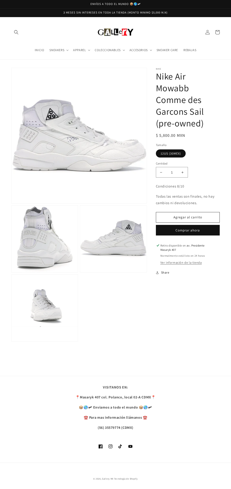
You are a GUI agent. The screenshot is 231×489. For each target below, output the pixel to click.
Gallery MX (107, 478)
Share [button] (165, 272)
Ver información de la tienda (181, 262)
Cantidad (162, 163)
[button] (16, 32)
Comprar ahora (188, 230)
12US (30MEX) (171, 153)
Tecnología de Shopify (126, 478)
